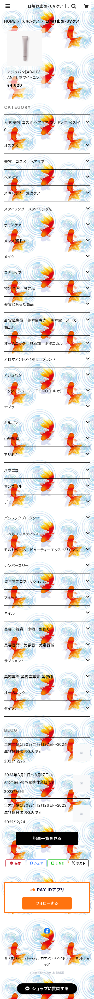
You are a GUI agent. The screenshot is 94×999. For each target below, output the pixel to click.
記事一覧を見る (47, 838)
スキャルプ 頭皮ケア (22, 193)
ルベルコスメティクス (21, 534)
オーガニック (15, 692)
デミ (7, 502)
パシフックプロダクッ (21, 518)
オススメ (11, 145)
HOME (10, 21)
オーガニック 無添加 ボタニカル (33, 343)
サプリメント (14, 661)
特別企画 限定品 (19, 288)
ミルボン (11, 423)
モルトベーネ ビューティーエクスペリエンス (41, 550)
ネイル (9, 613)
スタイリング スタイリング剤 (28, 209)
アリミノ (10, 454)
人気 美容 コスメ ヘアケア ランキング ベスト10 (42, 126)
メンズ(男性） (15, 241)
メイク (9, 256)
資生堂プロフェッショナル (25, 581)
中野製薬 (12, 438)
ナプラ (9, 407)
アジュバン (13, 375)
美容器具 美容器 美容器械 (29, 645)
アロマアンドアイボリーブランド (29, 359)
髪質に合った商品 (19, 304)
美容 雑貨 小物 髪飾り (27, 629)
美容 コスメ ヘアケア (24, 161)
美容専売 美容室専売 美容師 (28, 677)
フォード (10, 597)
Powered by (41, 973)
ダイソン (11, 708)
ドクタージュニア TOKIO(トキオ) (33, 391)
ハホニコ (11, 470)
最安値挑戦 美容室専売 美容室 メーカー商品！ (42, 324)
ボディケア (13, 225)
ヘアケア (11, 177)
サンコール (13, 486)
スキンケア (30, 21)
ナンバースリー (16, 565)
